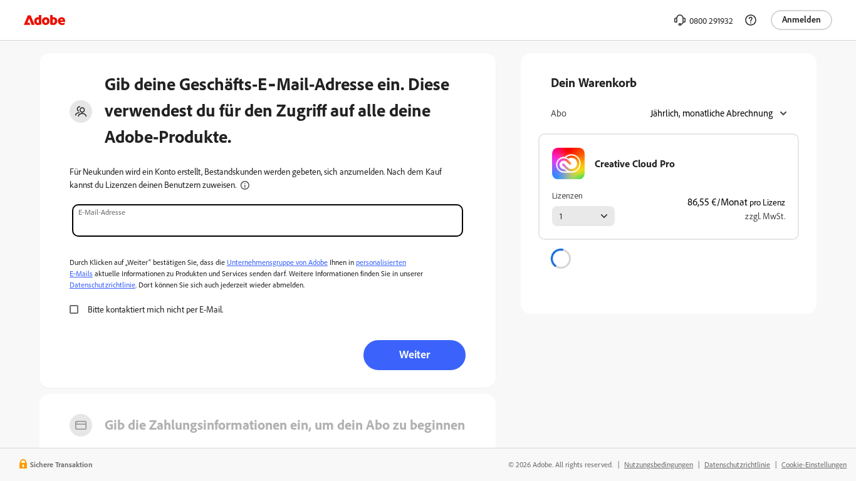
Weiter (414, 354)
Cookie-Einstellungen (814, 464)
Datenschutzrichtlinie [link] (737, 464)
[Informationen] (245, 185)
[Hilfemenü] (751, 20)
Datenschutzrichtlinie (102, 284)
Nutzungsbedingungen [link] (658, 464)
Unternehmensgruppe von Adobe (277, 262)
